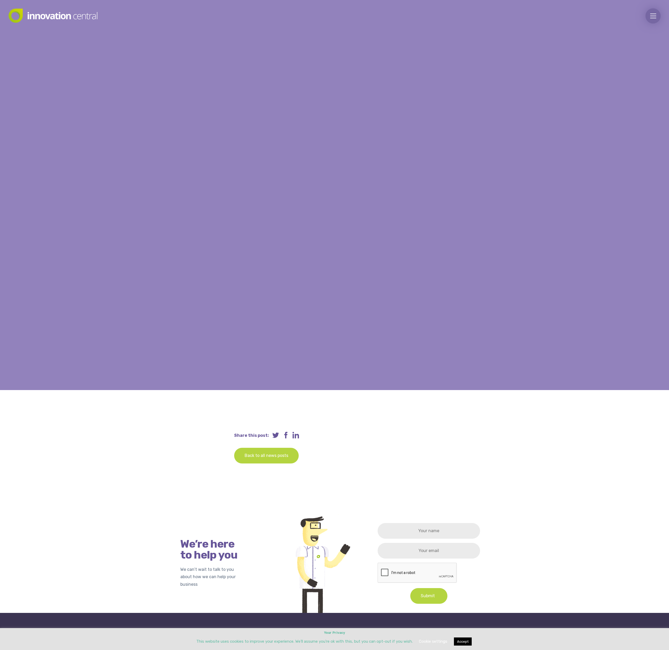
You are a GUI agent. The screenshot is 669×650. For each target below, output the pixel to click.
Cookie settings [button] (433, 641)
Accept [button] (463, 641)
